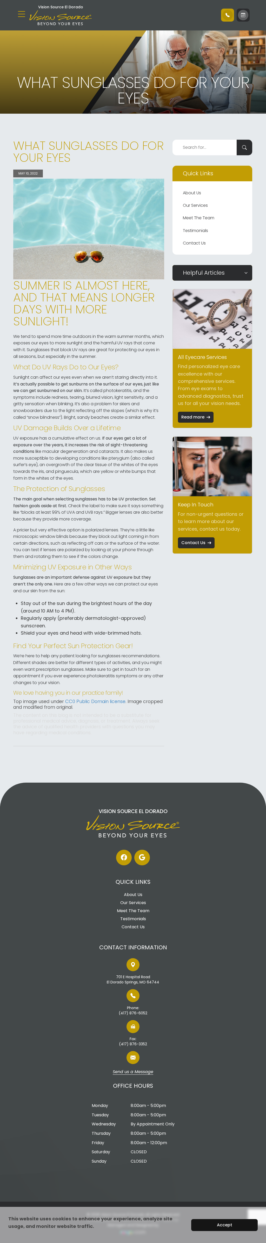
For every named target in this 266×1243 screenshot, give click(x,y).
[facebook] (124, 857)
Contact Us (194, 243)
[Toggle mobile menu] (21, 14)
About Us (192, 193)
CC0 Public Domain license (95, 701)
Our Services (195, 205)
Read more (192, 417)
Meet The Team (198, 218)
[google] (142, 857)
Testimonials (195, 231)
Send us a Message (133, 1072)
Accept (224, 1225)
